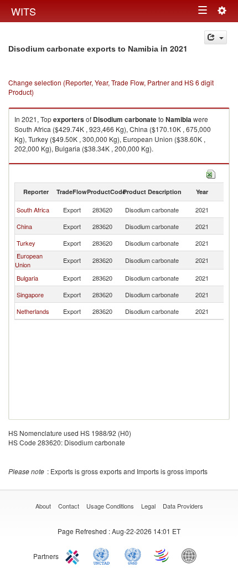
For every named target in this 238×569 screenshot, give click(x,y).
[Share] (215, 37)
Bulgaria (27, 277)
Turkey (26, 242)
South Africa (33, 209)
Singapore (30, 294)
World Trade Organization (162, 555)
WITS (23, 11)
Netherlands (33, 311)
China (24, 226)
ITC (74, 555)
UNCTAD (103, 555)
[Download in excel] (210, 172)
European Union (29, 260)
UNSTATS (133, 555)
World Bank (191, 555)
